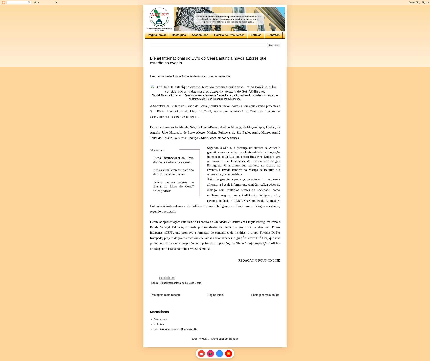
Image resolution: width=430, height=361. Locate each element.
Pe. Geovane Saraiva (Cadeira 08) (175, 329)
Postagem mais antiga (265, 294)
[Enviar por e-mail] (160, 278)
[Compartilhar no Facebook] (170, 278)
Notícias (255, 35)
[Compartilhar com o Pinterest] (173, 278)
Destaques (179, 35)
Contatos (273, 35)
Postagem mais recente (166, 294)
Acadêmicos (200, 35)
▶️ (228, 353)
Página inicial (157, 35)
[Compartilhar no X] (167, 278)
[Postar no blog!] (163, 278)
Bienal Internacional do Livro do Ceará (180, 282)
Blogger (233, 338)
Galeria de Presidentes (229, 35)
